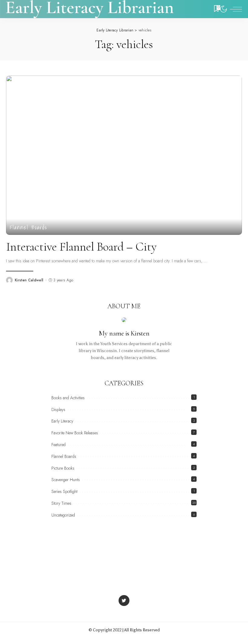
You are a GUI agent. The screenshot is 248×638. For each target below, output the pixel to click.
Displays (58, 409)
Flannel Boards (28, 227)
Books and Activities (68, 398)
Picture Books (62, 468)
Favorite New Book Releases (74, 433)
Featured (58, 445)
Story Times (61, 503)
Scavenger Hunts (65, 480)
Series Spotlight (64, 491)
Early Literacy (62, 421)
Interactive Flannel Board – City (81, 246)
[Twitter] (124, 600)
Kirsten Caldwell (29, 280)
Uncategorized (63, 515)
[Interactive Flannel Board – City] (124, 155)
